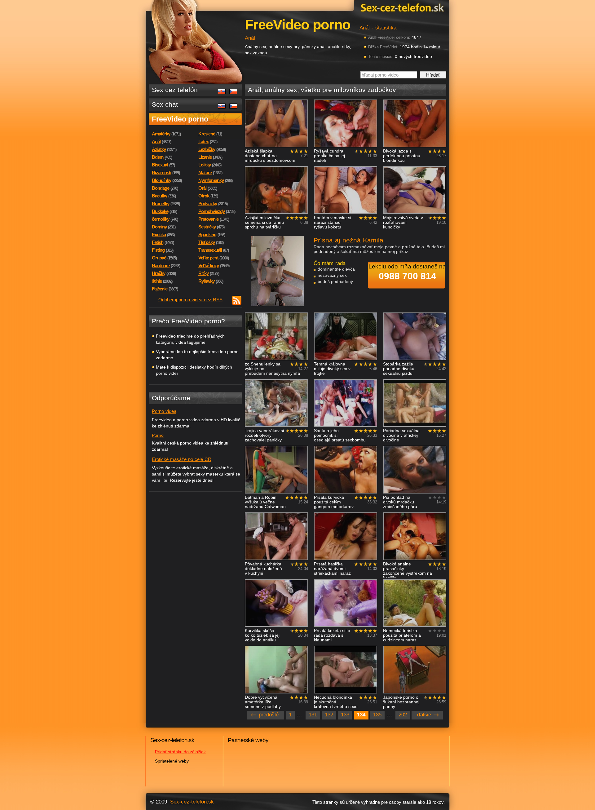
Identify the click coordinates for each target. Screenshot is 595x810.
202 (403, 715)
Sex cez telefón (175, 89)
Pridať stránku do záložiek (180, 751)
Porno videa (164, 411)
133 (345, 715)
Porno (158, 435)
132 (329, 715)
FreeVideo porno (180, 119)
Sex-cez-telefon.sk (401, 7)
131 (313, 715)
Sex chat (165, 104)
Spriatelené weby (172, 761)
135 (377, 715)
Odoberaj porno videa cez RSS (190, 299)
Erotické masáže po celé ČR (181, 459)
